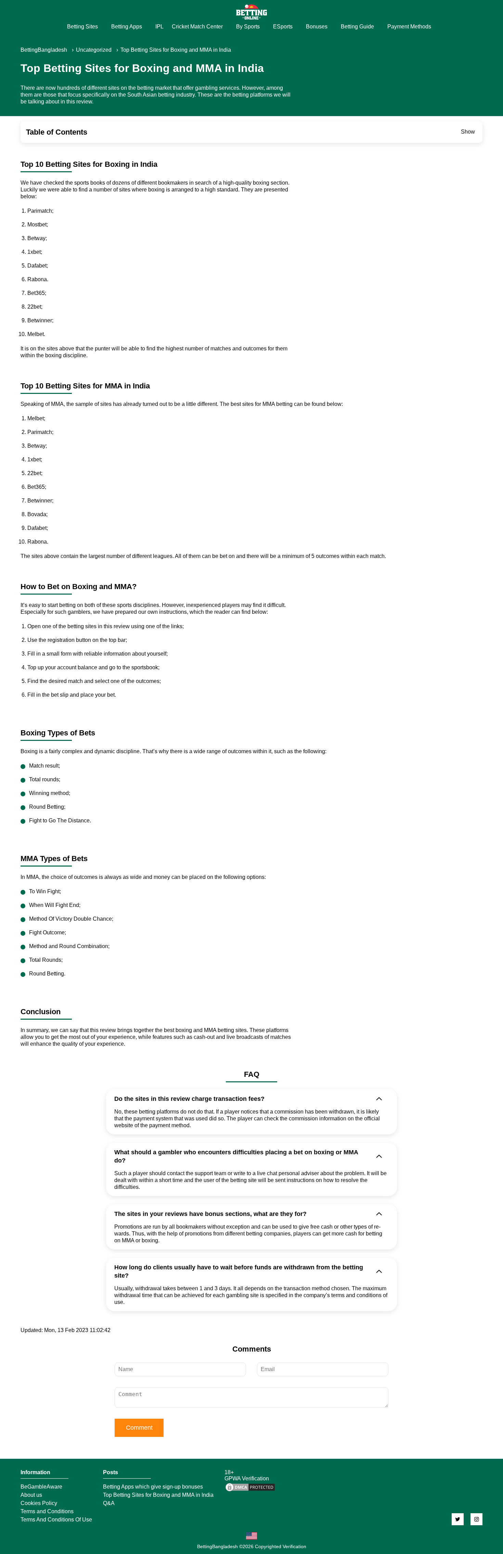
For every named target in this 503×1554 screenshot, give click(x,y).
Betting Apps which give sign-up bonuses (153, 1487)
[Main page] (251, 12)
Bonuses (316, 26)
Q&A (109, 1503)
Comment (139, 1427)
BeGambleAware (41, 1487)
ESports (283, 26)
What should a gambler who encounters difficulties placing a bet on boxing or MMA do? (236, 1156)
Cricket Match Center (197, 26)
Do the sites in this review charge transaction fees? (189, 1098)
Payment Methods (409, 26)
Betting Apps (126, 26)
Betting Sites (82, 26)
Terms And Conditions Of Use (56, 1519)
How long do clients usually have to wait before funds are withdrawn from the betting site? (238, 1271)
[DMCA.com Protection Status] (250, 1490)
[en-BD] (251, 1536)
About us (31, 1495)
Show (468, 132)
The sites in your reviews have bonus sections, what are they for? (210, 1213)
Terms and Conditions (47, 1511)
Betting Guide (357, 26)
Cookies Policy (39, 1503)
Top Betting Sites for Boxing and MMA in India (158, 1495)
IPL (159, 26)
